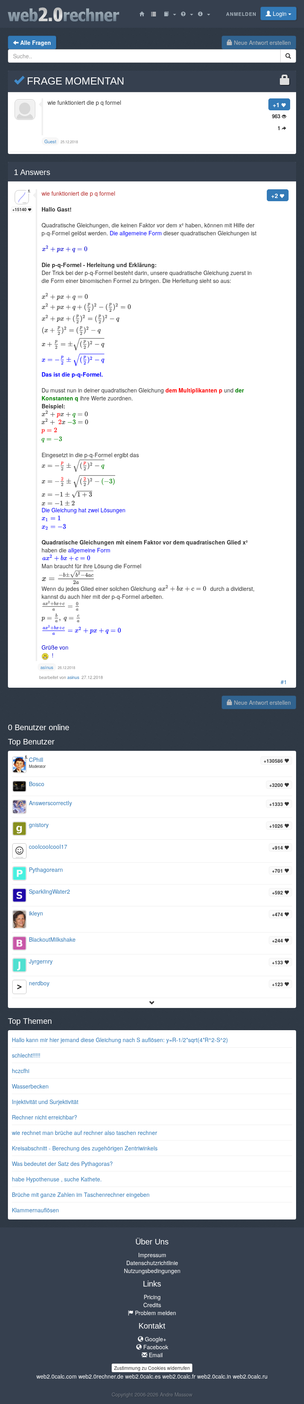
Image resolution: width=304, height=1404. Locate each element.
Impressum (152, 1255)
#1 (284, 682)
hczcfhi (20, 1071)
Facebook (155, 1347)
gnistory (39, 825)
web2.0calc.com (56, 1376)
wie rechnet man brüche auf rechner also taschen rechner (84, 1133)
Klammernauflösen (35, 1210)
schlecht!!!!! (26, 1055)
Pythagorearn (46, 869)
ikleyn (36, 913)
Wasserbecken (30, 1086)
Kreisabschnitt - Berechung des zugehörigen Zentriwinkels (85, 1148)
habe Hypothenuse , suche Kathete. (57, 1179)
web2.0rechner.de (101, 1376)
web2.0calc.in (214, 1376)
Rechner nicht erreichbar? (44, 1117)
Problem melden (154, 1313)
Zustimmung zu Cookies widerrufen (152, 1367)
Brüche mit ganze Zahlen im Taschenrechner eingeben (81, 1194)
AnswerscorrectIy (50, 803)
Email (155, 1355)
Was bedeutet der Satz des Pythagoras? (62, 1163)
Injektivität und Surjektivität (45, 1102)
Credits (152, 1305)
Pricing (152, 1297)
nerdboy (39, 983)
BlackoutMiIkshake (52, 939)
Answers (32, 172)
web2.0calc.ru (250, 1376)
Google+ (154, 1339)
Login (279, 13)
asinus (73, 677)
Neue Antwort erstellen (261, 42)
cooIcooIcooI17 (48, 846)
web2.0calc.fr (179, 1376)
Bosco (36, 784)
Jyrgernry (41, 961)
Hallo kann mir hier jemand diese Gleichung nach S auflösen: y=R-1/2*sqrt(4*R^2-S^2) (120, 1040)
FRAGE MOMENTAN (74, 81)
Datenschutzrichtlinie (152, 1263)
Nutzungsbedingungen (152, 1271)
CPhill (36, 760)
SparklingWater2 (49, 891)
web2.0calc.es (143, 1376)
